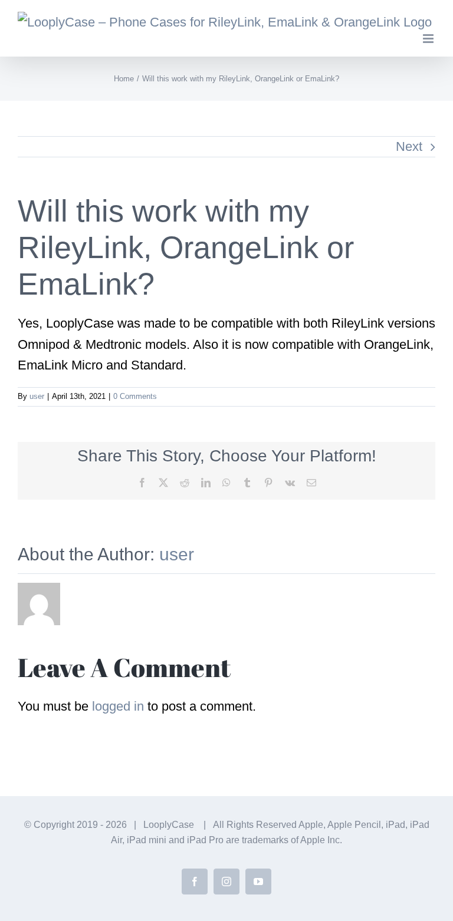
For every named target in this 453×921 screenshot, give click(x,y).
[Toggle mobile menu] (429, 38)
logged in (118, 706)
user (36, 396)
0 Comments (135, 396)
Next (409, 146)
